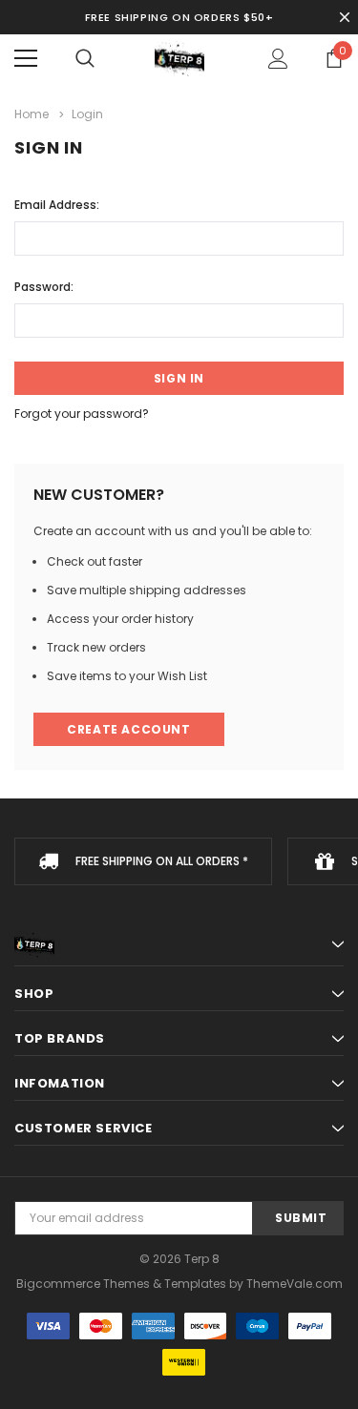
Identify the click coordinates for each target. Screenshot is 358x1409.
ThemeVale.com (294, 1283)
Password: (44, 287)
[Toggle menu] (25, 58)
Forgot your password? (81, 413)
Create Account (128, 729)
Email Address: (56, 205)
